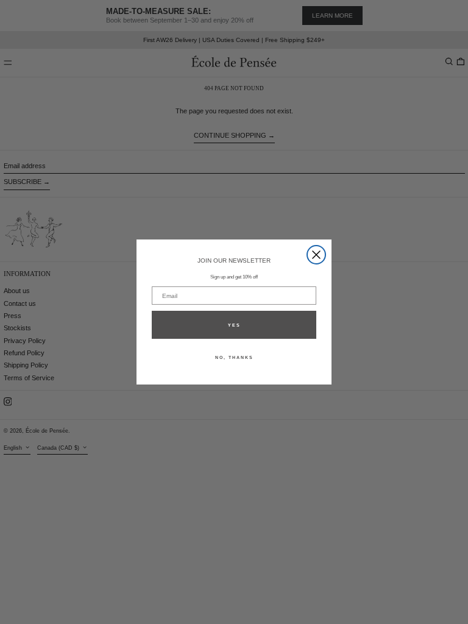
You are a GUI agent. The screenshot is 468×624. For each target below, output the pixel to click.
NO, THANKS (234, 357)
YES (234, 325)
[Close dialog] (316, 255)
